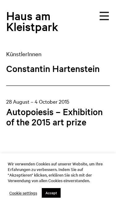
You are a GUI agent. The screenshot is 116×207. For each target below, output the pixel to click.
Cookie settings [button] (23, 193)
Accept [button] (51, 192)
